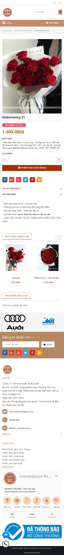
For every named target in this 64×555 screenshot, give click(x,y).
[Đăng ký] (53, 2)
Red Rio (16, 277)
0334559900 (14, 420)
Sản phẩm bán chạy (16, 295)
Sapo (38, 552)
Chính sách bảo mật (12, 463)
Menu (9, 23)
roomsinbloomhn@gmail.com (21, 411)
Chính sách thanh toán (13, 459)
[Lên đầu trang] (58, 546)
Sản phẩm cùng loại (17, 236)
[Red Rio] (16, 257)
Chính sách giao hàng (13, 452)
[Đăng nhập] (59, 2)
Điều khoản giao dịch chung (16, 449)
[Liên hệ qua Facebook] (6, 535)
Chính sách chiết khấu (13, 456)
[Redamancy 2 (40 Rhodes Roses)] (48, 257)
